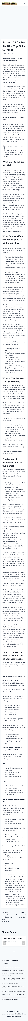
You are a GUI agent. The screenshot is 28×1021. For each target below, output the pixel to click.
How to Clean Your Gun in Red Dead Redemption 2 (7, 917)
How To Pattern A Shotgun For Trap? (10, 999)
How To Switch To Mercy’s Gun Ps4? (10, 983)
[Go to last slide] (4, 943)
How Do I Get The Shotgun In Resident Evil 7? (12, 967)
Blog (13, 53)
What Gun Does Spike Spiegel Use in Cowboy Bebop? (13, 970)
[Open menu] (24, 3)
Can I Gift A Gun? (5, 963)
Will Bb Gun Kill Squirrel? (13, 939)
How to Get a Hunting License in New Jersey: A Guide (13, 991)
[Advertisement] (14, 21)
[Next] (23, 943)
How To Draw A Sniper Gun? (21, 915)
